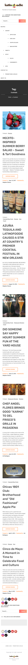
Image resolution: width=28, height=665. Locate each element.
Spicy (7, 54)
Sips (6, 66)
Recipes (3, 26)
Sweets (7, 50)
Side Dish (12, 38)
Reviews (21, 399)
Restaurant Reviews (19, 322)
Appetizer (13, 34)
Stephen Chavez (7, 182)
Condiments (13, 62)
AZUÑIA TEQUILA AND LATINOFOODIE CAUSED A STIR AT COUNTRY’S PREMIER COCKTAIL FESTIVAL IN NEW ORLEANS (13, 242)
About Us (3, 78)
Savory (7, 30)
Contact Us (4, 70)
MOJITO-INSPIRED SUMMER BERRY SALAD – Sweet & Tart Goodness (14, 146)
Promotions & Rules (11, 74)
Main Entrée (13, 46)
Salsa (11, 58)
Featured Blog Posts (8, 219)
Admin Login (9, 645)
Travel (4, 221)
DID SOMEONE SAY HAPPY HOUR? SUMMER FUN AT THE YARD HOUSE (14, 337)
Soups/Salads (14, 42)
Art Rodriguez (6, 456)
